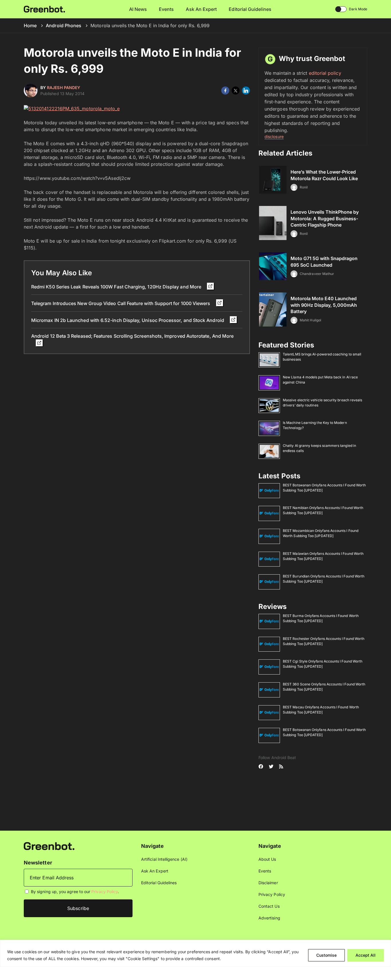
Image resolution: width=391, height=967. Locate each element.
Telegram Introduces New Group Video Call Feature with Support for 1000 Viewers (121, 303)
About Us (267, 859)
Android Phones (63, 25)
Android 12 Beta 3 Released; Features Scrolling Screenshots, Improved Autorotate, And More (132, 336)
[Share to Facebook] (225, 91)
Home (30, 25)
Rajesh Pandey (63, 87)
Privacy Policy (104, 891)
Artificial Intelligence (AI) (164, 859)
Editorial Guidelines (250, 9)
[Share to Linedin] (246, 91)
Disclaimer (268, 882)
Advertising (269, 917)
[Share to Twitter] (236, 91)
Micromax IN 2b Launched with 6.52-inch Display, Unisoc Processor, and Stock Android (128, 320)
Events (166, 9)
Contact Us (269, 906)
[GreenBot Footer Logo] (49, 845)
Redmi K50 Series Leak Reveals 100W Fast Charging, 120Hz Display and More (116, 287)
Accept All (366, 955)
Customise (326, 955)
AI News (138, 9)
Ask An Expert (201, 9)
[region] (195, 953)
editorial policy (325, 73)
